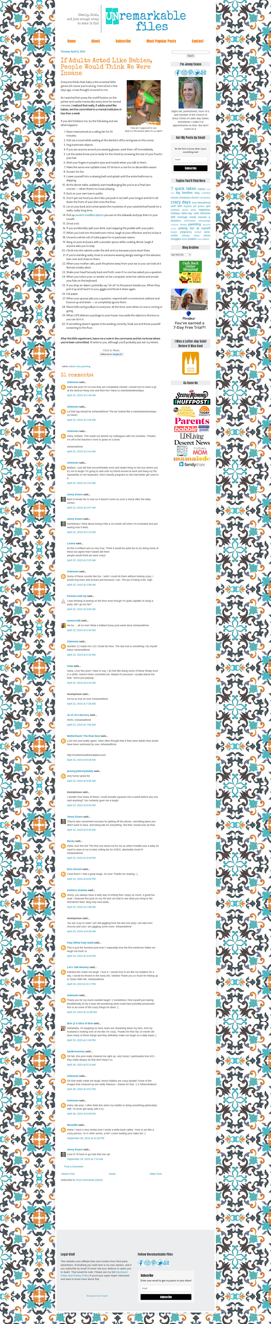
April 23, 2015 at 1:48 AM (81, 907)
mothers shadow (77, 890)
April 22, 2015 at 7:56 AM (81, 724)
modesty (174, 224)
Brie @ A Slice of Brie (80, 1023)
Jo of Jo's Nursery (78, 715)
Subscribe (123, 41)
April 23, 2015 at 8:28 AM (81, 931)
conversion (204, 197)
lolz (78, 366)
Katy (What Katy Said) (80, 942)
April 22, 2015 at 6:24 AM (81, 682)
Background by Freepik (97, 1296)
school (198, 232)
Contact (198, 41)
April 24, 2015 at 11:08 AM (82, 1012)
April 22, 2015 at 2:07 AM (81, 507)
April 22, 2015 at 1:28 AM (81, 395)
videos (205, 239)
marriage (182, 217)
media (192, 217)
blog (197, 192)
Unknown (72, 382)
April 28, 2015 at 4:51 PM (81, 1089)
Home (71, 41)
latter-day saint (190, 213)
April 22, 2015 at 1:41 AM (81, 451)
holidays (175, 213)
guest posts (189, 210)
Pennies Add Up (76, 596)
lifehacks (205, 213)
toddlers (192, 239)
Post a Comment (73, 1166)
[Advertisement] (111, 1206)
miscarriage (204, 220)
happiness (204, 209)
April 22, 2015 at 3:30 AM (81, 609)
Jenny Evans (75, 494)
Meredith (72, 1125)
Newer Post (68, 1173)
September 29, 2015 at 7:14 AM (85, 1159)
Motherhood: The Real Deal (83, 736)
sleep (196, 235)
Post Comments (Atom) (89, 1180)
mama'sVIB (74, 620)
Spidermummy (76, 1051)
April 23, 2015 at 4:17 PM (81, 984)
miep (70, 666)
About (95, 41)
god (208, 206)
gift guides (199, 206)
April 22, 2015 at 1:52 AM (81, 483)
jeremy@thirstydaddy (80, 771)
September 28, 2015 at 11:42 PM (85, 1138)
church (194, 197)
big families (184, 192)
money (183, 224)
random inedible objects (89, 215)
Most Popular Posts (161, 41)
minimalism (190, 220)
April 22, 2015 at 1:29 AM (81, 419)
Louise (71, 543)
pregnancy (186, 232)
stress (207, 235)
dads (194, 202)
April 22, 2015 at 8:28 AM (81, 759)
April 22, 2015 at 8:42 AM (81, 805)
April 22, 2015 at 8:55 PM (81, 878)
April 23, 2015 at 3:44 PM (81, 956)
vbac (200, 239)
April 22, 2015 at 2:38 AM (81, 584)
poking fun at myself (194, 228)
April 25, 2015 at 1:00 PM (81, 1040)
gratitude (175, 210)
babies (72, 366)
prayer (174, 232)
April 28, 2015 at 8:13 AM (81, 1064)
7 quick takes (183, 188)
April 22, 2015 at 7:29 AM (81, 703)
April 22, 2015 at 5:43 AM (81, 630)
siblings (186, 235)
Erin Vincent (74, 869)
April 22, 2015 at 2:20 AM (81, 560)
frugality (188, 206)
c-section (205, 193)
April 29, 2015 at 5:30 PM (81, 1113)
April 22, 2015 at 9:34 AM (81, 829)
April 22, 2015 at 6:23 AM (81, 654)
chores (174, 197)
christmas (184, 197)
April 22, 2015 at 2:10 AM (81, 532)
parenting (85, 366)
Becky (71, 841)
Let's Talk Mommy (78, 967)
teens (184, 239)
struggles (176, 239)
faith (179, 206)
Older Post (156, 1173)
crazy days (181, 202)
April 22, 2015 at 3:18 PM (81, 857)
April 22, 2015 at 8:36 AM (81, 780)
